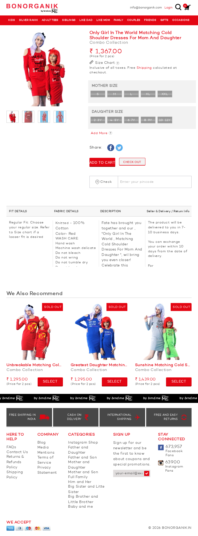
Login (168, 7)
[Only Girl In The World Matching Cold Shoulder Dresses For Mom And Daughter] (44, 69)
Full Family (78, 477)
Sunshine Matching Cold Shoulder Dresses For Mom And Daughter (163, 365)
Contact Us (17, 452)
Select (50, 381)
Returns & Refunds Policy (15, 462)
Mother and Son (83, 472)
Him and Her (79, 482)
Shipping (144, 68)
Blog (41, 442)
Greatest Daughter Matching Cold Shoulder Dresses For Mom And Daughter (99, 365)
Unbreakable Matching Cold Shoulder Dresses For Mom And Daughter (34, 365)
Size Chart (104, 63)
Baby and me (80, 506)
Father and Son (82, 457)
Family (118, 20)
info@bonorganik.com (146, 7)
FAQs (11, 447)
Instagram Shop (83, 442)
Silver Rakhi (28, 20)
